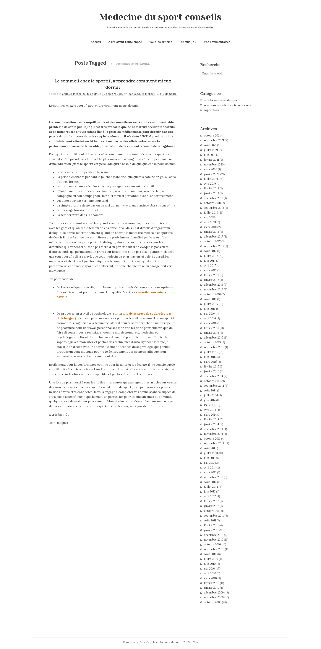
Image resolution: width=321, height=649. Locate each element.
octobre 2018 (212, 203)
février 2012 (211, 501)
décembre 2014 (213, 376)
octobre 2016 (212, 294)
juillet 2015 (211, 352)
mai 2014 (209, 405)
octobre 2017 (212, 241)
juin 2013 (209, 458)
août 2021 (210, 145)
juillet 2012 (211, 486)
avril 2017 (210, 265)
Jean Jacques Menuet (141, 93)
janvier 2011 (211, 530)
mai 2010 (209, 568)
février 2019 (211, 188)
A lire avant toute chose (125, 42)
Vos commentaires (217, 42)
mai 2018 (209, 217)
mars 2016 (210, 323)
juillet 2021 (211, 150)
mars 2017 (210, 270)
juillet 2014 (211, 395)
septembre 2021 (214, 140)
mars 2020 (210, 169)
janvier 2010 (211, 587)
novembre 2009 (214, 597)
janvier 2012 (211, 506)
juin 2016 (209, 308)
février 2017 (211, 275)
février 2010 (211, 583)
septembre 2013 (214, 443)
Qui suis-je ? (187, 42)
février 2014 (211, 419)
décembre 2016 (213, 284)
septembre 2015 (214, 347)
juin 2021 (209, 155)
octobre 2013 (212, 438)
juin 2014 (209, 400)
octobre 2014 (212, 381)
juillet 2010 (211, 559)
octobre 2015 (212, 342)
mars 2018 (210, 227)
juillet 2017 (211, 256)
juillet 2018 (211, 212)
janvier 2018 (211, 231)
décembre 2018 (213, 198)
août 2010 (210, 554)
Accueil (96, 42)
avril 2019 (210, 183)
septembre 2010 (214, 549)
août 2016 (210, 299)
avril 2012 (210, 496)
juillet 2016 (211, 304)
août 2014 (210, 390)
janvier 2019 (211, 193)
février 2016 (211, 328)
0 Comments (168, 93)
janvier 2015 (211, 371)
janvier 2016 (211, 332)
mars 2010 (210, 578)
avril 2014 (210, 409)
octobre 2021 (212, 135)
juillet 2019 (211, 178)
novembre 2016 (213, 289)
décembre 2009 (214, 592)
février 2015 (211, 366)
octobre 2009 (212, 602)
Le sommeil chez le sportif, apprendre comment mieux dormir (112, 84)
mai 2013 (209, 462)
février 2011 (211, 525)
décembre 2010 (213, 535)
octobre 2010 (212, 544)
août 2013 (210, 448)
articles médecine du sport (80, 93)
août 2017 (210, 251)
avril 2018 (210, 222)
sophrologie (212, 110)
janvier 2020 (212, 174)
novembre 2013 (213, 433)
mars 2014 (210, 414)
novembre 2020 (214, 164)
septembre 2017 (214, 246)
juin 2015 (210, 357)
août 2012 (210, 482)
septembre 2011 (214, 515)
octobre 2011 (212, 511)
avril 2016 (210, 318)
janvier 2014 (211, 424)
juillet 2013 (211, 453)
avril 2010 (210, 573)
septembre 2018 (214, 207)
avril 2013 (210, 467)
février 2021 (211, 159)
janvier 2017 (211, 280)
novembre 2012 (213, 477)
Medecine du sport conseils (160, 17)
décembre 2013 (213, 429)
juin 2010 (210, 563)
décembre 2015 (213, 337)
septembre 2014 (214, 385)
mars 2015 (210, 361)
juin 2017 (209, 260)
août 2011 (210, 520)
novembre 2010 (213, 539)
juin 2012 (209, 491)
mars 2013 (210, 472)
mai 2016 (209, 313)
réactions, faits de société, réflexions (227, 105)
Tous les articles (160, 42)
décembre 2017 (213, 236)
